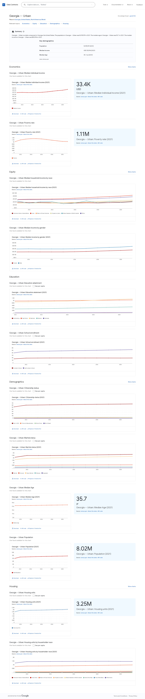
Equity (35, 23)
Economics (25, 23)
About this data (27, 84)
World (43, 19)
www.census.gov (44, 59)
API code (24, 114)
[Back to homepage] (3, 4)
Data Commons (12, 5)
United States (25, 19)
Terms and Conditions (120, 696)
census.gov (19, 84)
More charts (132, 67)
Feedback (139, 5)
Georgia (17, 19)
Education (43, 23)
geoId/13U (133, 16)
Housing (65, 23)
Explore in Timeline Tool (35, 114)
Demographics (55, 23)
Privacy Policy (133, 696)
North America (36, 19)
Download (16, 114)
